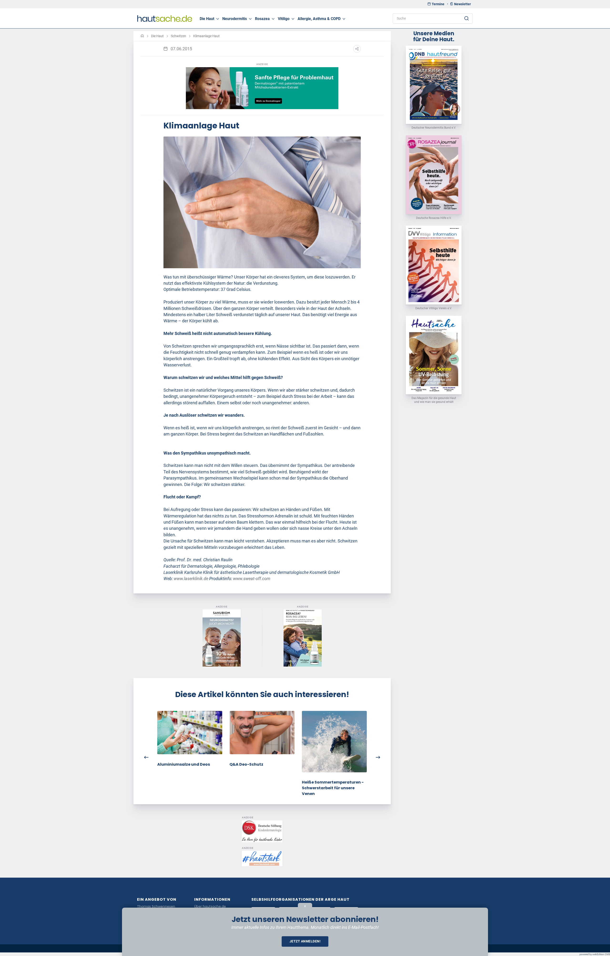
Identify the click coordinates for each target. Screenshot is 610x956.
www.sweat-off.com (251, 578)
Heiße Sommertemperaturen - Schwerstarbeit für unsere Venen (333, 787)
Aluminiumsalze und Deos (183, 764)
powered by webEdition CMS (595, 954)
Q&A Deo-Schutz (246, 764)
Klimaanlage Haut (206, 36)
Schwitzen (178, 36)
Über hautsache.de (210, 906)
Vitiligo (284, 18)
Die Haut (207, 18)
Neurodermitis (234, 18)
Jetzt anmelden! (305, 941)
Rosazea (262, 18)
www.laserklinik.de (191, 578)
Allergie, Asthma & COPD (319, 18)
